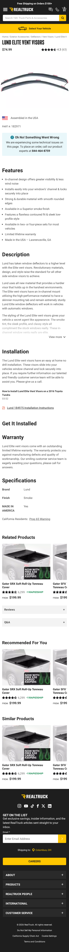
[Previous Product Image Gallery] (3, 82)
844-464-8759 (41, 151)
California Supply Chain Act (26, 936)
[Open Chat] (51, 9)
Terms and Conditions (34, 941)
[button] (34, 875)
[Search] (62, 18)
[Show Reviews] (54, 49)
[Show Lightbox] (34, 82)
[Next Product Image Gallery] (66, 82)
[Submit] (62, 838)
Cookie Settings (49, 936)
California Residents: (26, 519)
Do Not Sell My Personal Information (34, 930)
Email (6, 832)
